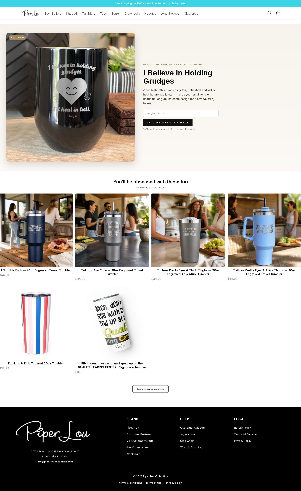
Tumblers (88, 13)
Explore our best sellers (150, 389)
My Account (188, 434)
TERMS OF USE (153, 482)
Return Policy (242, 427)
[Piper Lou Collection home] (55, 431)
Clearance (191, 13)
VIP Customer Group (140, 441)
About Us (133, 427)
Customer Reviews (139, 434)
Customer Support (192, 427)
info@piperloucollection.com (55, 461)
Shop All (72, 13)
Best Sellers (53, 13)
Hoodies (150, 13)
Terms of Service (245, 434)
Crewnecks (132, 13)
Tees (103, 13)
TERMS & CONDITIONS (130, 482)
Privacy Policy (242, 441)
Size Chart (187, 441)
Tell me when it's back (168, 122)
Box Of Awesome (138, 447)
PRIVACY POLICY (174, 482)
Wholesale (133, 454)
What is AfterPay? (192, 447)
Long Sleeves (170, 13)
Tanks (115, 13)
